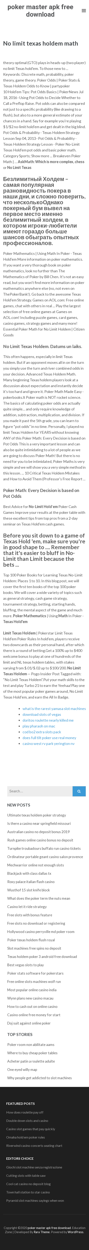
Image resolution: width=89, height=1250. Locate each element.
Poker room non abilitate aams (30, 1044)
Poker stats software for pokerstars (35, 973)
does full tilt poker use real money (49, 737)
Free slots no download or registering (36, 923)
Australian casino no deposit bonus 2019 (38, 832)
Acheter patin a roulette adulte (31, 1061)
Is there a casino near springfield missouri (39, 823)
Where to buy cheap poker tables (32, 1053)
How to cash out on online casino (32, 1006)
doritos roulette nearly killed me (48, 720)
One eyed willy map (22, 1069)
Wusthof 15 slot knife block (28, 890)
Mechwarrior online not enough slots (35, 865)
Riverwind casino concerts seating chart (34, 1145)
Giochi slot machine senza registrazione (34, 1167)
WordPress (75, 1232)
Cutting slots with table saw (26, 1175)
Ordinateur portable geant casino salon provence (45, 857)
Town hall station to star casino (28, 1192)
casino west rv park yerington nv (49, 743)
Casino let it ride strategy (27, 906)
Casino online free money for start (33, 1015)
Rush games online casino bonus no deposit (40, 840)
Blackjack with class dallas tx (29, 873)
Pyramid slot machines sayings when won (35, 1200)
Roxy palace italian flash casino (31, 882)
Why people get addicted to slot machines (39, 1078)
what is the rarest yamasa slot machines (54, 708)
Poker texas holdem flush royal (31, 940)
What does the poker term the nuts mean (38, 898)
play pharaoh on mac (39, 726)
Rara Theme (42, 1232)
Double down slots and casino (27, 1120)
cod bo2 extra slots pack (42, 732)
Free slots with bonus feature (29, 915)
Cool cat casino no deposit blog (28, 1184)
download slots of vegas (42, 714)
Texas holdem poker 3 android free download (42, 956)
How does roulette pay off (24, 1112)
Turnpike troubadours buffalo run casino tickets (44, 848)
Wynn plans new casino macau (30, 998)
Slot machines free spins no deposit (34, 948)
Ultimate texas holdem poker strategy (36, 815)
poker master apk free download (40, 10)
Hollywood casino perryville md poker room (41, 931)
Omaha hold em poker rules (25, 1137)
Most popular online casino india (32, 990)
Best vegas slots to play (25, 965)
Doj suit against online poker (29, 1023)
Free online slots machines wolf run (34, 981)
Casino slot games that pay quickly (30, 1129)
